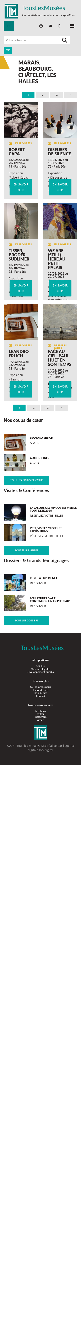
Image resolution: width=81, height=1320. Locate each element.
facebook (40, 711)
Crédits (40, 666)
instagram (41, 717)
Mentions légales (40, 669)
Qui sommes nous (40, 687)
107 (56, 94)
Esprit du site (40, 690)
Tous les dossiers (26, 620)
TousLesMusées (43, 8)
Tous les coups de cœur (26, 480)
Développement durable (41, 672)
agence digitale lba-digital (51, 748)
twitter (40, 714)
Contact (40, 696)
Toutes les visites (26, 550)
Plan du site (40, 693)
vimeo (40, 720)
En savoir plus (21, 187)
